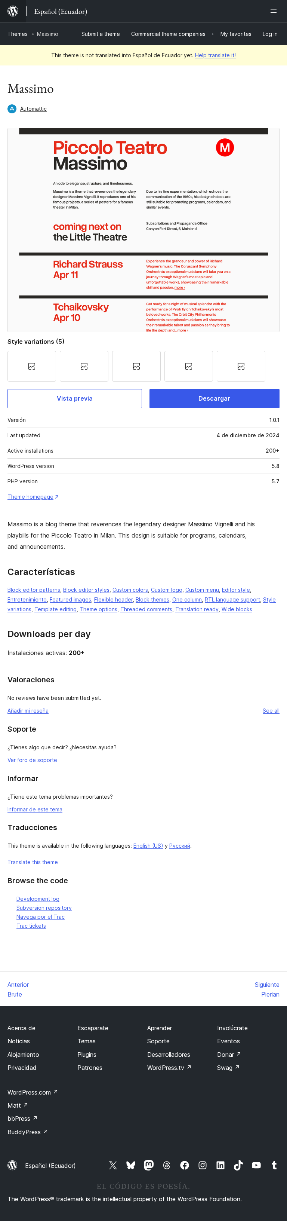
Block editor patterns (33, 590)
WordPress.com (32, 1092)
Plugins (86, 1054)
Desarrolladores (168, 1054)
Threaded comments (146, 609)
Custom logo (166, 590)
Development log (37, 899)
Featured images (70, 599)
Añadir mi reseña (28, 710)
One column (187, 599)
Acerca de (21, 1028)
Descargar (214, 398)
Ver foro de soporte (32, 760)
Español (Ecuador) (50, 1165)
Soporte (158, 1041)
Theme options (98, 609)
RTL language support (232, 599)
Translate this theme (32, 862)
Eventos (228, 1041)
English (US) (148, 845)
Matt (17, 1105)
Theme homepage (30, 496)
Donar (229, 1054)
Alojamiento (23, 1054)
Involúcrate (232, 1028)
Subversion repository (44, 908)
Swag (228, 1067)
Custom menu (202, 590)
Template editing (55, 609)
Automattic (33, 108)
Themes (17, 34)
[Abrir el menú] (275, 11)
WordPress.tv (169, 1067)
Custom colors (130, 590)
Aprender (159, 1028)
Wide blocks (237, 609)
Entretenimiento (27, 599)
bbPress (22, 1118)
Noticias (18, 1041)
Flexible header (113, 599)
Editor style (236, 590)
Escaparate (92, 1028)
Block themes (152, 599)
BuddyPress (27, 1132)
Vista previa (75, 398)
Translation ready (197, 609)
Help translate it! (215, 55)
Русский (179, 845)
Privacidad (22, 1067)
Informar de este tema (34, 809)
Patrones (89, 1067)
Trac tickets (31, 925)
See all (271, 710)
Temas (86, 1041)
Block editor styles (86, 590)
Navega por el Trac (40, 917)
